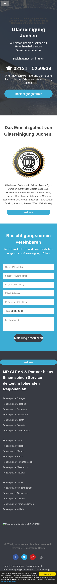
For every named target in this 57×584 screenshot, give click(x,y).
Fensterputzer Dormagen (15, 409)
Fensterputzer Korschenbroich (18, 462)
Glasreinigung (42, 570)
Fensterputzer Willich (13, 509)
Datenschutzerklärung (35, 548)
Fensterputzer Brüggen (14, 398)
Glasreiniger (27, 570)
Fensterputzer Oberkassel (15, 493)
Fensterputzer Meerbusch (15, 467)
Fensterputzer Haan (12, 440)
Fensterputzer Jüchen (13, 451)
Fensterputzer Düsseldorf (15, 414)
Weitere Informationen (8, 582)
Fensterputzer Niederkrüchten (17, 488)
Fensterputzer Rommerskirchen (18, 504)
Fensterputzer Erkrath (13, 420)
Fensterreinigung (11, 570)
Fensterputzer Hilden (13, 446)
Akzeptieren (47, 574)
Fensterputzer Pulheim (14, 498)
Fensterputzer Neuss (13, 482)
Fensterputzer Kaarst (13, 456)
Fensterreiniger (33, 566)
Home (6, 566)
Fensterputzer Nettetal (14, 473)
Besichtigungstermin (28, 94)
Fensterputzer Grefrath (14, 425)
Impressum (16, 548)
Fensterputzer (17, 566)
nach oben (28, 212)
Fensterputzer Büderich (14, 404)
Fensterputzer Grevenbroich (16, 430)
